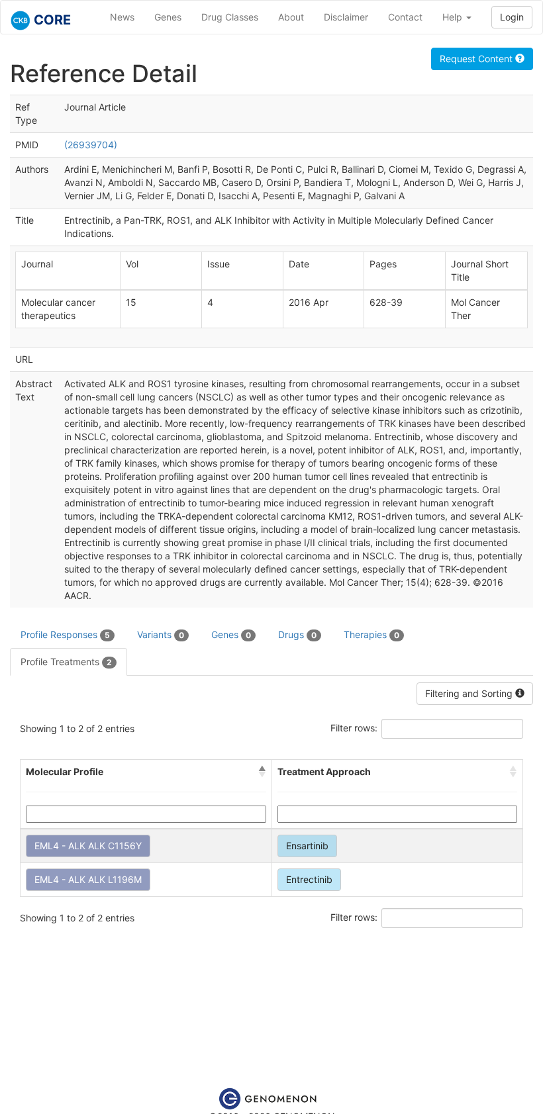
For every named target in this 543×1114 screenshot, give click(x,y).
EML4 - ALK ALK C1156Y (88, 845)
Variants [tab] (160, 634)
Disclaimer (346, 17)
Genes (167, 17)
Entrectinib (309, 879)
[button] (262, 771)
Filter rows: (353, 727)
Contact (405, 17)
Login (512, 17)
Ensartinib (307, 845)
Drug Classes (229, 17)
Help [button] (453, 17)
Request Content (477, 58)
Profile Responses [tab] (65, 634)
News (122, 17)
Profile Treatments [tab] (66, 661)
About (291, 17)
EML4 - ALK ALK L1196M (88, 879)
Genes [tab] (231, 634)
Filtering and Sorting (470, 693)
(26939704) (90, 144)
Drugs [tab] (297, 634)
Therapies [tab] (371, 634)
